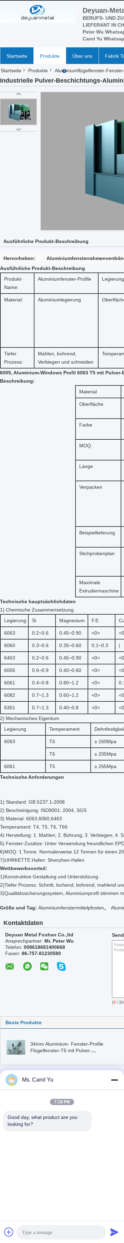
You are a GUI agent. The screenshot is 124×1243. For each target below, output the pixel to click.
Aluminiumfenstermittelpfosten (71, 907)
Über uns (82, 56)
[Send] (114, 1232)
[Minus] (114, 1080)
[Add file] (9, 1232)
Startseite (17, 56)
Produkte (50, 56)
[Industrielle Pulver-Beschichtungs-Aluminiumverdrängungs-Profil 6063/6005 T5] (18, 111)
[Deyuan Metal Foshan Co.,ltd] (38, 12)
